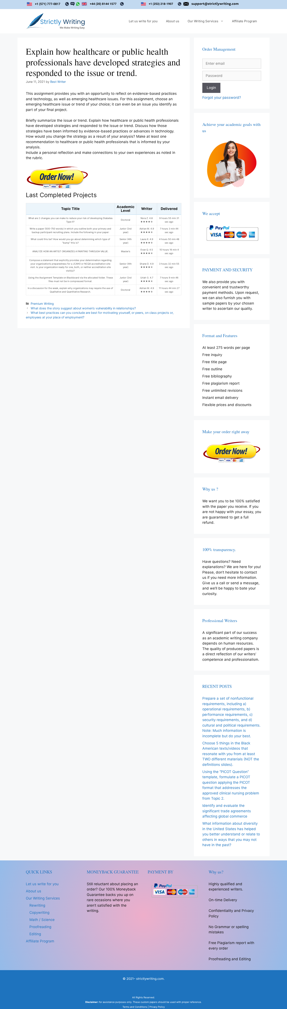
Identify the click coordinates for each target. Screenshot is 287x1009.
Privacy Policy (157, 1006)
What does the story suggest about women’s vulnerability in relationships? (83, 308)
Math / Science (42, 920)
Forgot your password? (221, 97)
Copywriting (39, 912)
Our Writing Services (203, 21)
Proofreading (40, 927)
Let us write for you (143, 21)
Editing (35, 934)
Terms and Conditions (134, 1006)
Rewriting (37, 905)
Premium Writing (42, 303)
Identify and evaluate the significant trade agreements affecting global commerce (226, 810)
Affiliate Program (244, 21)
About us (172, 21)
